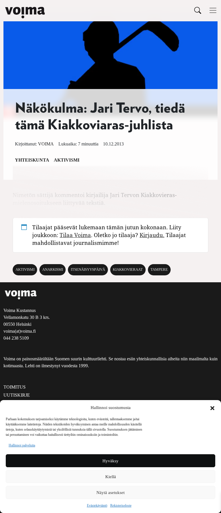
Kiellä (110, 476)
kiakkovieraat (128, 270)
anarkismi (52, 270)
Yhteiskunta (32, 160)
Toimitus (14, 387)
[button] (212, 407)
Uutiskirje (16, 395)
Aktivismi (66, 160)
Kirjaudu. (152, 234)
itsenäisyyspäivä (88, 270)
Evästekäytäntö (97, 505)
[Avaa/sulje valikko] (213, 10)
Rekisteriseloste (121, 505)
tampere (159, 270)
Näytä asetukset (110, 492)
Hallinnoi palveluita (22, 445)
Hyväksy (110, 461)
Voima (46, 143)
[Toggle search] (197, 10)
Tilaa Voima (75, 234)
